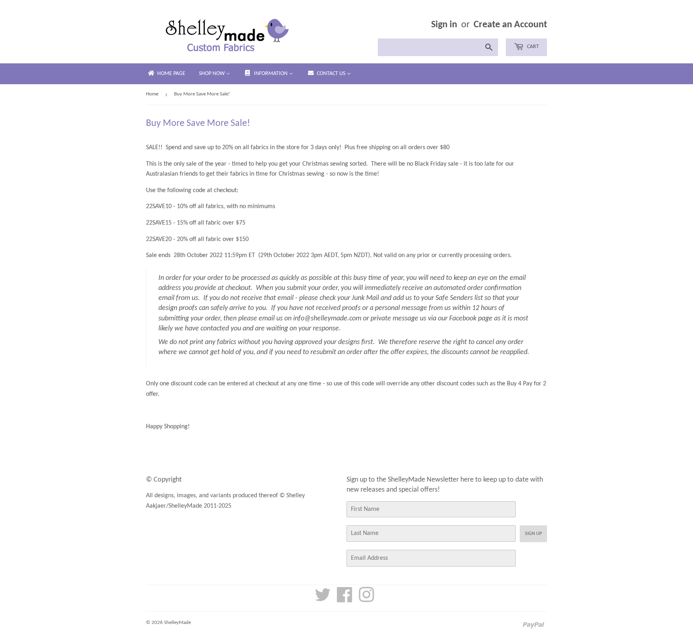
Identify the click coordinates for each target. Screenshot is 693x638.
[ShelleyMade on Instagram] (367, 599)
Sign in (444, 25)
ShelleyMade (177, 622)
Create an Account (510, 25)
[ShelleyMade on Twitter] (323, 599)
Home (152, 94)
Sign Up (533, 533)
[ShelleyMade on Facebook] (344, 599)
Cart (532, 47)
